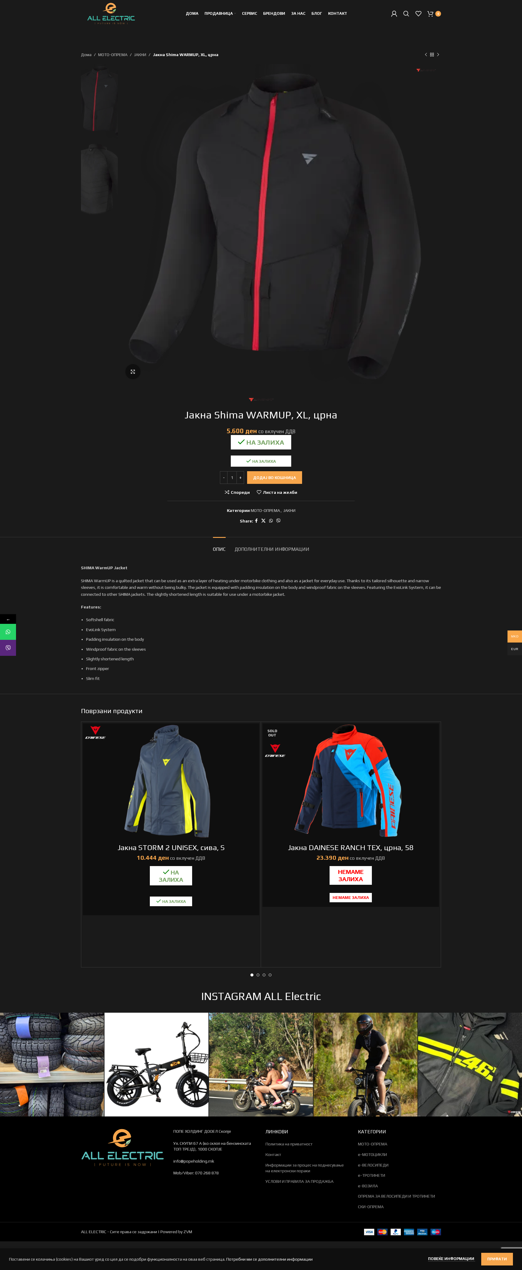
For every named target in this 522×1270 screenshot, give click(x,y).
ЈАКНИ (140, 54)
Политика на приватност (289, 1143)
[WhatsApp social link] (271, 521)
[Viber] (8, 648)
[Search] (406, 14)
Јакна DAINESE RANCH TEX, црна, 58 (351, 847)
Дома (86, 54)
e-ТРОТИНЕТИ (371, 1175)
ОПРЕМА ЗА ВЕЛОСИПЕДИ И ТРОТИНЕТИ (396, 1196)
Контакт (273, 1154)
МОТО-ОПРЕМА (112, 54)
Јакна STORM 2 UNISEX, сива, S (171, 847)
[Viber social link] (278, 521)
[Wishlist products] (418, 14)
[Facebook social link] (256, 521)
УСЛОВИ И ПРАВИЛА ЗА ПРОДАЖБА (300, 1181)
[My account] (394, 14)
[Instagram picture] (52, 1064)
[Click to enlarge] (132, 371)
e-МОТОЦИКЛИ (372, 1154)
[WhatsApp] (8, 632)
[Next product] (438, 55)
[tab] (219, 546)
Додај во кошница (274, 477)
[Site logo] (111, 13)
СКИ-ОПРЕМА (371, 1206)
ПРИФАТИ (497, 1259)
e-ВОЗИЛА (368, 1185)
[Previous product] (426, 55)
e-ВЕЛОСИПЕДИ (373, 1165)
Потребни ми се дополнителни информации (269, 1259)
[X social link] (263, 521)
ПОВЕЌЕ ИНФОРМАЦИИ (451, 1258)
